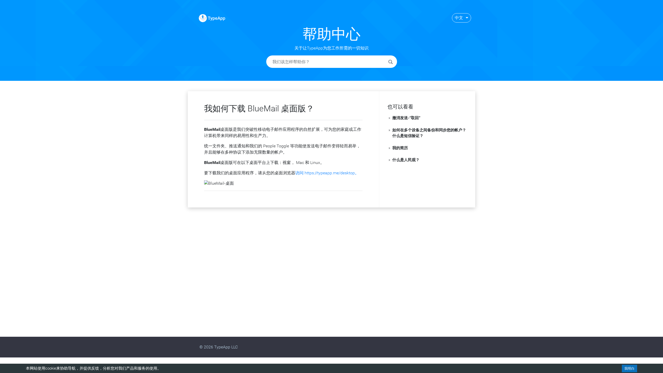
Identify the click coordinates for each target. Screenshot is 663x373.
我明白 (629, 368)
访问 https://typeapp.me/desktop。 (327, 172)
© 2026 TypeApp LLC (218, 347)
